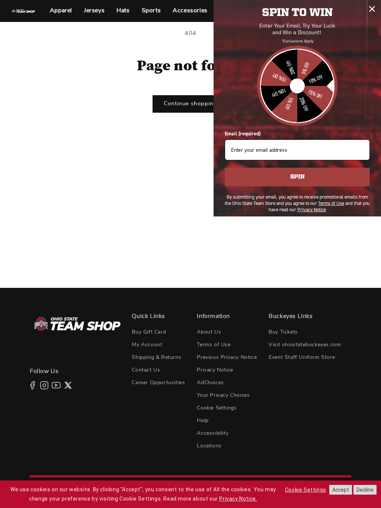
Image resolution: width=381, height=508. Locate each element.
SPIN (297, 177)
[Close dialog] (372, 9)
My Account (147, 344)
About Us (209, 332)
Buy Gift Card (149, 332)
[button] (61, 11)
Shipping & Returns (156, 357)
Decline (365, 490)
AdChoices (210, 382)
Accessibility (212, 433)
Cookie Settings (217, 408)
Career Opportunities (158, 382)
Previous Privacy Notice (227, 357)
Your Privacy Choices (223, 395)
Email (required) (242, 133)
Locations (209, 445)
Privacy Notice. (238, 499)
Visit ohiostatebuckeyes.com (305, 344)
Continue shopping (190, 103)
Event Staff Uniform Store (302, 357)
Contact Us (146, 370)
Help (202, 420)
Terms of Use (213, 344)
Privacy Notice (215, 370)
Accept (340, 490)
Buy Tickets (283, 332)
